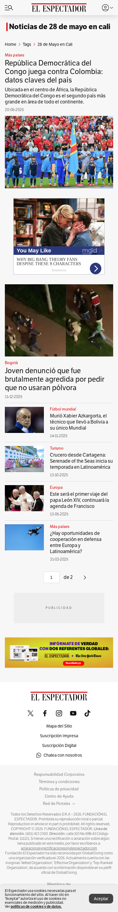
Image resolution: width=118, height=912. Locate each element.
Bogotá (11, 362)
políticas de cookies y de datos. (36, 906)
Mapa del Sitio (59, 726)
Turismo (57, 448)
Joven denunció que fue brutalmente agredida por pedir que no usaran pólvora (54, 379)
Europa (56, 487)
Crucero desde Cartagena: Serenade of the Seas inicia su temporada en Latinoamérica (81, 461)
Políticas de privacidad (59, 789)
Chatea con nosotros (63, 755)
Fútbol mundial (63, 409)
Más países (14, 55)
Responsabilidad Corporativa (59, 774)
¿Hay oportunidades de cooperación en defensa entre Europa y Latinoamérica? (75, 542)
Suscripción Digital (59, 745)
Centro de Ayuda (59, 796)
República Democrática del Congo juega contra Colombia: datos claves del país (54, 71)
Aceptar (101, 898)
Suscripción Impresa (59, 735)
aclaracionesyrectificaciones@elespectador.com (59, 848)
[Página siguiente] (85, 579)
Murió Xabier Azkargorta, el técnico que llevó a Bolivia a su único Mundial (79, 422)
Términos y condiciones (59, 782)
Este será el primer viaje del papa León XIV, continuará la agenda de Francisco (79, 500)
